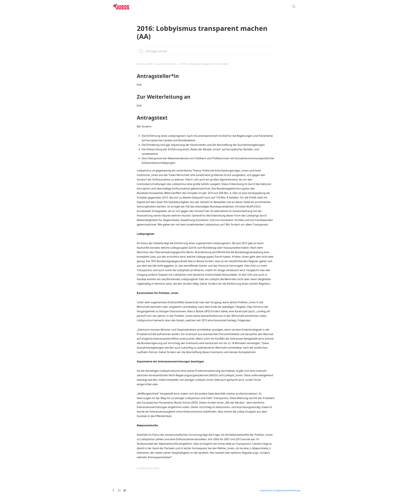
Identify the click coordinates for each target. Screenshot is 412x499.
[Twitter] (123, 490)
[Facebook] (112, 490)
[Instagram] (118, 490)
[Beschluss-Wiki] (123, 6)
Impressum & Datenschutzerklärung (280, 490)
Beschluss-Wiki (145, 63)
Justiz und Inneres (167, 63)
